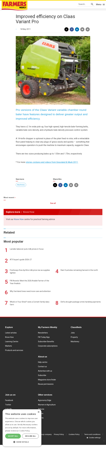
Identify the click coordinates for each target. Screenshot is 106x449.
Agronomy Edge (44, 400)
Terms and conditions (92, 434)
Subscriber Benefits (46, 341)
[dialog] (22, 427)
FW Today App (44, 337)
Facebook (9, 400)
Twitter (8, 405)
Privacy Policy (59, 434)
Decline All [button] (30, 436)
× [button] (38, 412)
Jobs (73, 333)
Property (74, 337)
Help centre (42, 362)
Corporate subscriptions (48, 346)
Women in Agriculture (47, 405)
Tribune (41, 409)
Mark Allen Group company (41, 434)
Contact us (42, 366)
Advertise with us (45, 371)
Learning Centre (11, 341)
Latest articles (11, 333)
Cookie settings (95, 438)
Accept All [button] (13, 436)
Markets (8, 346)
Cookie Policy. (24, 431)
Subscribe (42, 375)
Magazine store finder (47, 380)
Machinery (21, 185)
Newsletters (43, 333)
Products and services (14, 350)
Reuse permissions (46, 384)
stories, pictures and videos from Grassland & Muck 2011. (52, 162)
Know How (19, 219)
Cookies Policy (74, 434)
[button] (22, 442)
